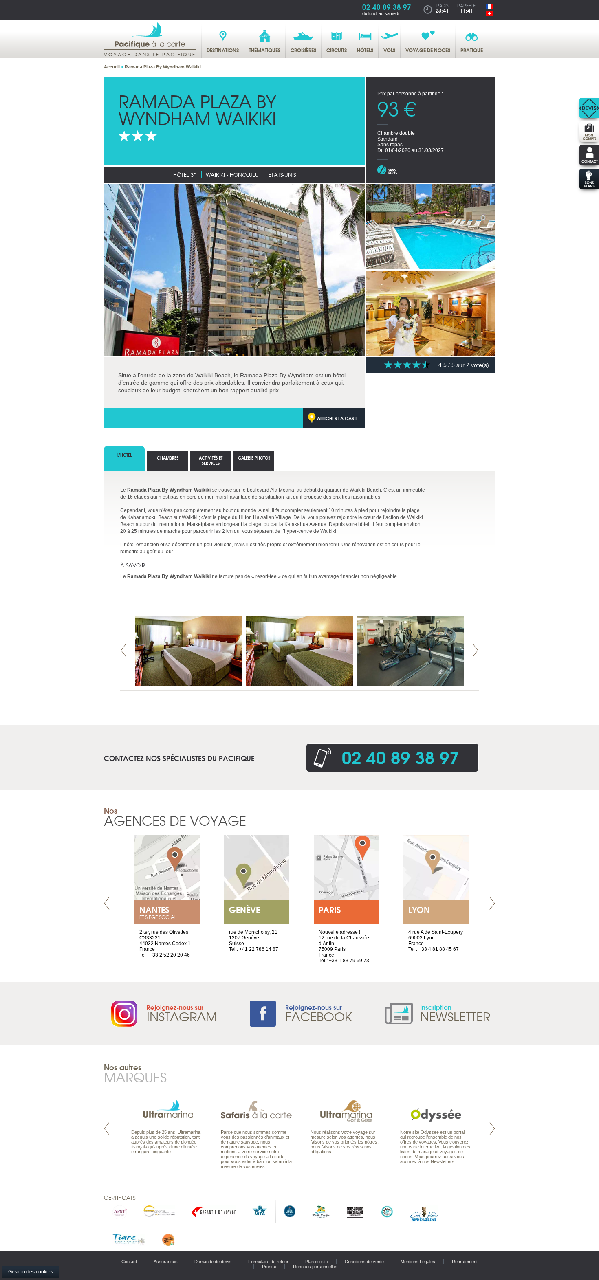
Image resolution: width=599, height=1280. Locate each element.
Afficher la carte (338, 418)
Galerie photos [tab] (254, 458)
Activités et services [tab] (210, 460)
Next (475, 650)
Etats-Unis (282, 174)
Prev (123, 650)
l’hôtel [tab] (124, 455)
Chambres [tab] (167, 458)
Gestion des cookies (30, 1272)
